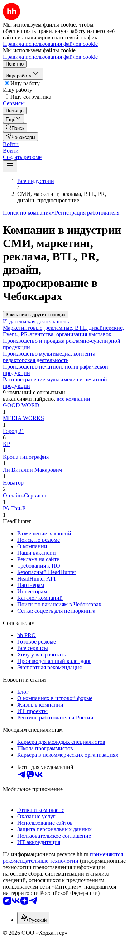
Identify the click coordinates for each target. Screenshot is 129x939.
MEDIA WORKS (23, 418)
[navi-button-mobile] (10, 166)
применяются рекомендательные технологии (63, 857)
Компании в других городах (36, 314)
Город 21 (13, 431)
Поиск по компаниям (29, 213)
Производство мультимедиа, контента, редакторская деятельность (50, 357)
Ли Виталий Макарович (32, 470)
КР (6, 444)
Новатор (13, 483)
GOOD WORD (21, 405)
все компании (73, 399)
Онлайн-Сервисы (24, 495)
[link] (15, 127)
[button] (11, 144)
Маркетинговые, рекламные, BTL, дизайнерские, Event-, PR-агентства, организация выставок (63, 331)
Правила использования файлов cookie (50, 57)
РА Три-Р (14, 508)
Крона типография (26, 457)
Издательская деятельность (36, 321)
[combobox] (33, 918)
